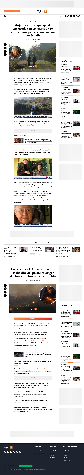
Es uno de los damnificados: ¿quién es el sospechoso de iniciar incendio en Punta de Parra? (38, 354)
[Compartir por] (5, 54)
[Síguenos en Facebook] (71, 16)
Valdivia (65, 457)
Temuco (65, 455)
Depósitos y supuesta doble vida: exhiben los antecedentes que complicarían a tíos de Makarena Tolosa (66, 136)
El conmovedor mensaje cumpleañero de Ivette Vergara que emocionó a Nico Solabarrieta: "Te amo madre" (63, 250)
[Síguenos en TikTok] (77, 16)
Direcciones (37, 452)
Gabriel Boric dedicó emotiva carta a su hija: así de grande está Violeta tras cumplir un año (37, 250)
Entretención (27, 16)
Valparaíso (66, 450)
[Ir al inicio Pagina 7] (42, 11)
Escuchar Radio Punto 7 (11, 11)
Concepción (66, 452)
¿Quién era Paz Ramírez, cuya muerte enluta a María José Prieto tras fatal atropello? (66, 102)
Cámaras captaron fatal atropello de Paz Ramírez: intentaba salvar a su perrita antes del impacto (66, 80)
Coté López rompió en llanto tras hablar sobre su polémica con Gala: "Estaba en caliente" (66, 91)
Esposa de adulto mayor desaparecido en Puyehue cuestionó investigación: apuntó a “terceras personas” (38, 140)
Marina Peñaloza (36, 280)
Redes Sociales (37, 16)
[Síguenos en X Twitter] (66, 16)
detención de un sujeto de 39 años (37, 341)
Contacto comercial (40, 453)
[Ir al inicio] (5, 16)
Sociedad (45, 16)
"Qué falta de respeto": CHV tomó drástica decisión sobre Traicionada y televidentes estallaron (10, 250)
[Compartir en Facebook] (5, 44)
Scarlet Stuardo (36, 39)
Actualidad (18, 16)
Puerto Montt (66, 460)
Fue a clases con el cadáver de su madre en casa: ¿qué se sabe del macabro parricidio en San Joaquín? (66, 124)
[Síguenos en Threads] (79, 16)
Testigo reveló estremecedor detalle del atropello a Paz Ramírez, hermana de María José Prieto (66, 69)
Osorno (65, 459)
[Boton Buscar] (60, 16)
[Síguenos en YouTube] (74, 16)
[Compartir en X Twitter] (5, 48)
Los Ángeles (66, 453)
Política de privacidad (9, 465)
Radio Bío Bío (41, 369)
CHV (28, 126)
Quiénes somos (38, 450)
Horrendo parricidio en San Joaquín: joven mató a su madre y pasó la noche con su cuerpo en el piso (66, 113)
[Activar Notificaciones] (63, 16)
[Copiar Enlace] (5, 51)
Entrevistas (10, 16)
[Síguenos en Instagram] (68, 16)
